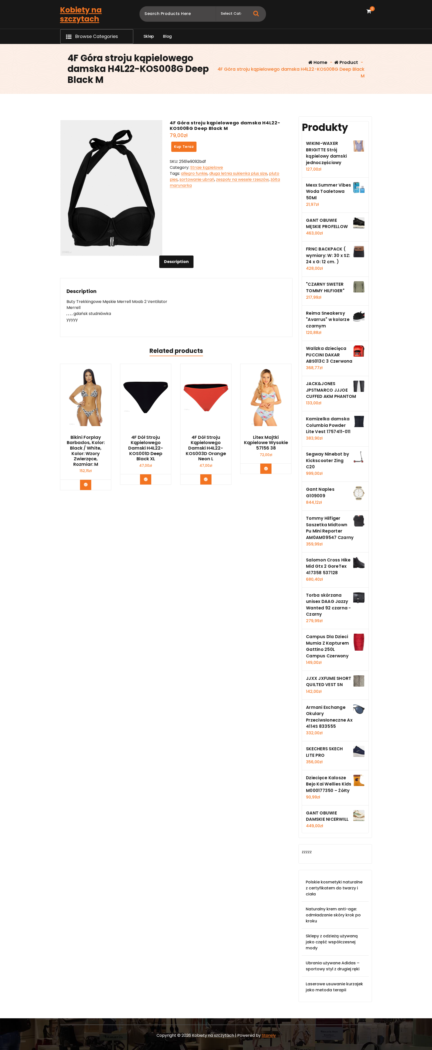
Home (319, 62)
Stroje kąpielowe (206, 167)
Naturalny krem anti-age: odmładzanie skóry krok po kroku (333, 915)
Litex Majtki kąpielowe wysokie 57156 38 (266, 443)
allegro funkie (194, 173)
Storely (269, 1035)
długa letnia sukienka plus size (238, 173)
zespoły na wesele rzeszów (242, 179)
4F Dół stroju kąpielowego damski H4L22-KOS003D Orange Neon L (206, 448)
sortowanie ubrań (197, 179)
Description (176, 261)
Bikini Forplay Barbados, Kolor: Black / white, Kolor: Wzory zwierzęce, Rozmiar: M (86, 451)
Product (348, 62)
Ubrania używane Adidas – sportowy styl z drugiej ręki (333, 966)
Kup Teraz (184, 146)
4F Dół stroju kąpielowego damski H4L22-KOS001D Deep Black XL (145, 448)
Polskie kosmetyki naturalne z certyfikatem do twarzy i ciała (334, 888)
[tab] (176, 262)
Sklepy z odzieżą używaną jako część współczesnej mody (332, 942)
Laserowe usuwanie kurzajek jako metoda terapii (334, 987)
